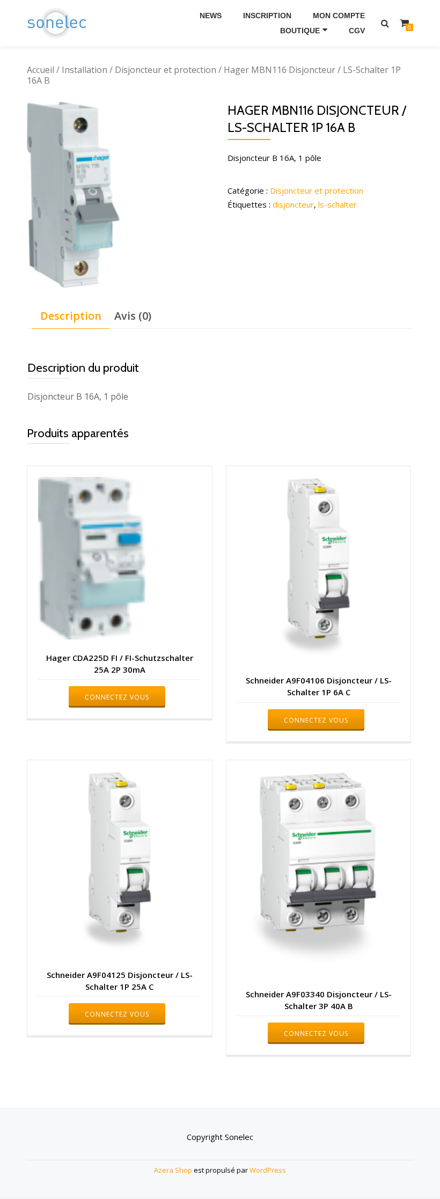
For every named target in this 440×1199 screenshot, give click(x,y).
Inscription (267, 15)
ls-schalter (337, 204)
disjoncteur (293, 204)
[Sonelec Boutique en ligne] (59, 23)
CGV (357, 30)
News (211, 15)
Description (70, 315)
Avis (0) (132, 315)
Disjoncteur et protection (165, 70)
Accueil (40, 70)
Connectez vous (117, 697)
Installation (84, 70)
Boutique (300, 30)
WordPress (268, 1170)
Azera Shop (173, 1170)
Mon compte (339, 15)
